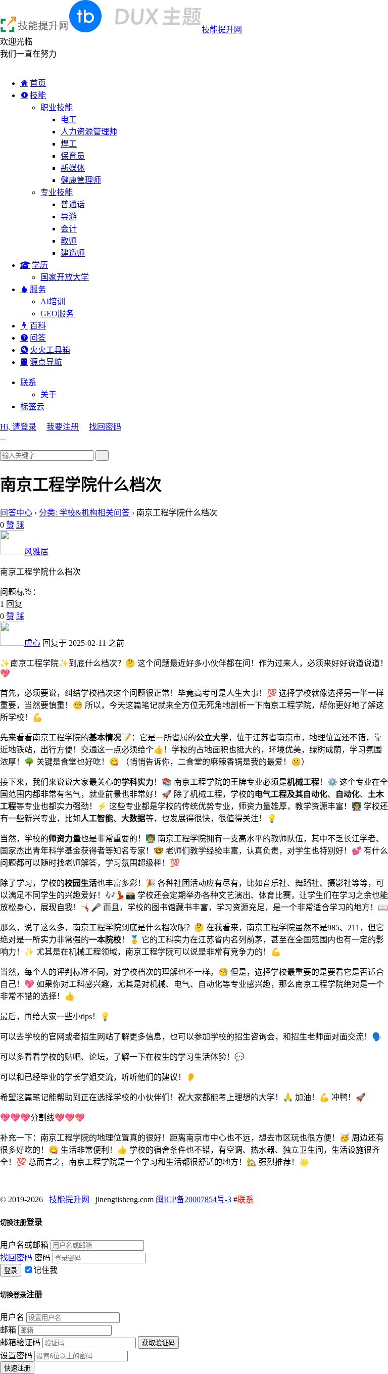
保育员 (73, 156)
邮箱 (8, 1329)
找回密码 (105, 426)
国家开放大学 (64, 277)
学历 (40, 265)
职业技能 (56, 107)
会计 (69, 228)
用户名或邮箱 (24, 1245)
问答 (38, 338)
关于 (48, 394)
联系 (28, 382)
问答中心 (16, 512)
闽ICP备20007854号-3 (193, 1199)
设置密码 (16, 1355)
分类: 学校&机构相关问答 (84, 512)
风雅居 (36, 551)
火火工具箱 (50, 350)
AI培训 (52, 301)
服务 (38, 289)
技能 (38, 95)
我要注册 (62, 426)
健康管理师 (81, 180)
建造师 (73, 253)
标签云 (32, 406)
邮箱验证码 (20, 1342)
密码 (42, 1257)
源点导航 (46, 362)
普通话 (73, 204)
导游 (69, 216)
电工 (69, 119)
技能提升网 (222, 29)
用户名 (12, 1317)
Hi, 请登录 (18, 426)
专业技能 (56, 192)
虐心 (32, 643)
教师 (69, 240)
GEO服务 (57, 313)
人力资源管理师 (89, 131)
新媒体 (73, 168)
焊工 (69, 143)
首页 (38, 83)
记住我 (45, 1270)
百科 (38, 325)
